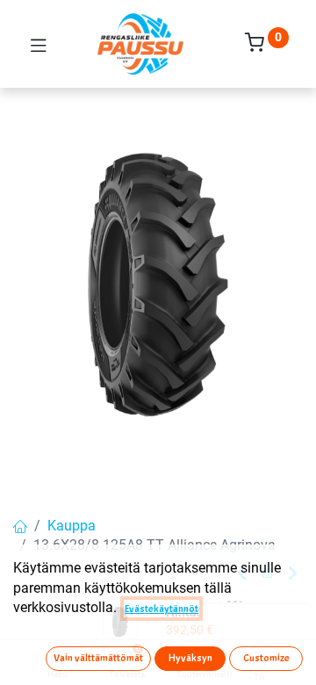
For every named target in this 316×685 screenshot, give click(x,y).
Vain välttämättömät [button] (98, 658)
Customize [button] (266, 658)
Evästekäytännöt (161, 609)
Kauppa (71, 525)
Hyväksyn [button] (190, 658)
